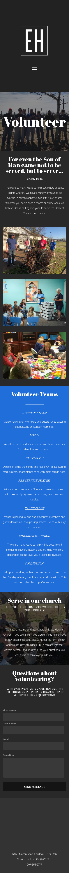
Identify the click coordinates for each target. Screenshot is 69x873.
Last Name (9, 723)
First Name (9, 710)
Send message (34, 786)
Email (6, 739)
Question (8, 755)
